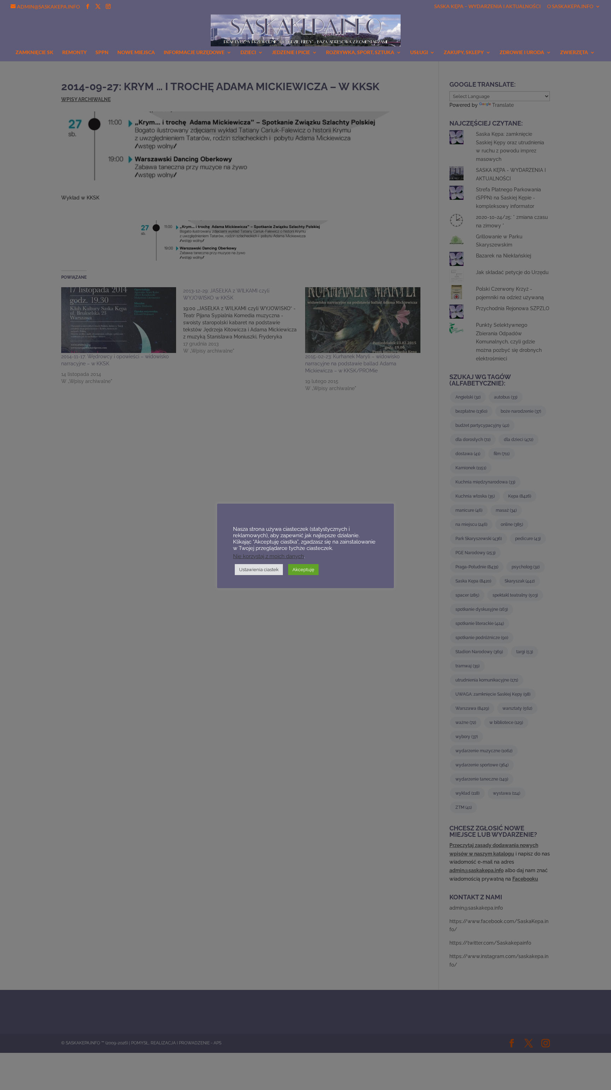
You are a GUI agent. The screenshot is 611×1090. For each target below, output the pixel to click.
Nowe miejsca (136, 52)
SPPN (102, 52)
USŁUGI (419, 52)
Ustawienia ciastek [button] (259, 569)
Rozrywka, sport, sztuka (360, 52)
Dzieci (248, 52)
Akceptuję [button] (303, 569)
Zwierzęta (574, 52)
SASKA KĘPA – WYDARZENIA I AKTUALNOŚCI (487, 6)
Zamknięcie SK (34, 52)
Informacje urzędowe (194, 52)
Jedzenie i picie (291, 52)
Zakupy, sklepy (464, 52)
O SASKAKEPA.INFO (570, 6)
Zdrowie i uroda (522, 52)
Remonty (74, 52)
